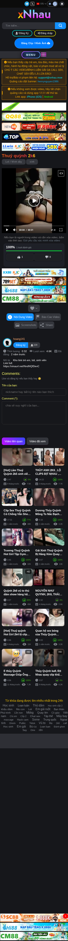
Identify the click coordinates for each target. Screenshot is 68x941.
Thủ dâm (38, 705)
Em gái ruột (43, 709)
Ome (32, 730)
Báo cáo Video (50, 316)
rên (41, 729)
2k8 (58, 723)
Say (24, 730)
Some (36, 719)
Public (22, 723)
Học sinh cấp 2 (55, 705)
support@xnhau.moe (50, 77)
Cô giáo (55, 712)
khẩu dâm (7, 709)
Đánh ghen (59, 726)
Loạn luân (23, 705)
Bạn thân (59, 709)
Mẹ (50, 723)
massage (8, 719)
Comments (10, 374)
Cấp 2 (23, 716)
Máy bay (61, 716)
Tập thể (48, 716)
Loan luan (45, 726)
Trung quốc (50, 719)
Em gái (21, 726)
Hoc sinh (8, 726)
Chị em (13, 716)
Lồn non (18, 712)
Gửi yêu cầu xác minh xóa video (41, 240)
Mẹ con (20, 709)
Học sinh (8, 705)
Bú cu (33, 726)
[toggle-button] (52, 4)
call (65, 723)
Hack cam (22, 719)
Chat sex (35, 716)
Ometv (12, 723)
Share (49, 325)
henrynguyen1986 (48, 81)
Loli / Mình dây (13, 161)
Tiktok (32, 723)
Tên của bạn (9, 385)
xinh (32, 161)
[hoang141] (7, 342)
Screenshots (28, 325)
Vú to (42, 723)
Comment (8, 398)
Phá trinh (5, 712)
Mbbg (30, 712)
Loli (30, 709)
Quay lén (42, 712)
